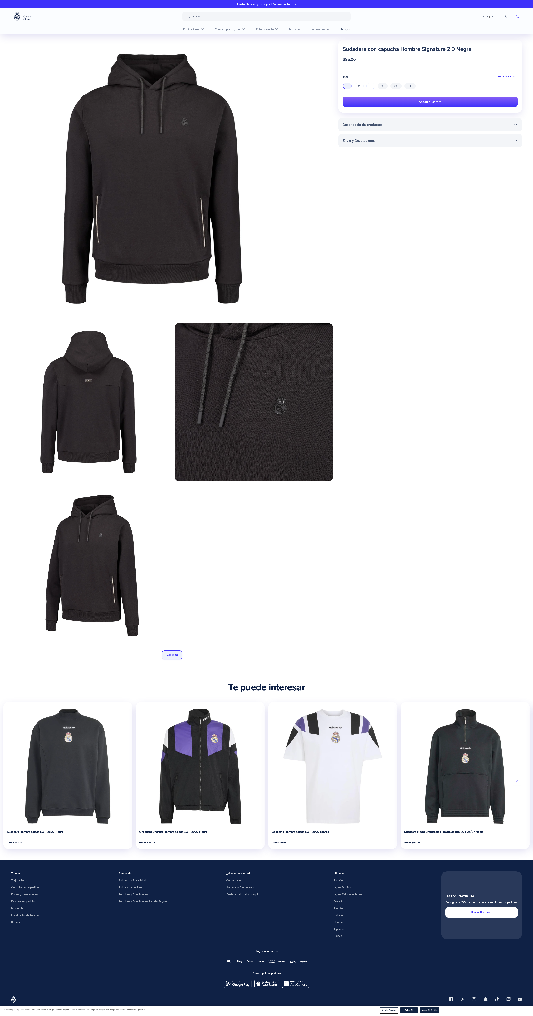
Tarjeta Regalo (20, 880)
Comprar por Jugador (228, 29)
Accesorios (318, 29)
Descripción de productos (363, 125)
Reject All (409, 1010)
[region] (266, 1011)
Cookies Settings (388, 1010)
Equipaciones (191, 29)
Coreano (339, 922)
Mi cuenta (17, 908)
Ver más (172, 655)
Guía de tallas (506, 76)
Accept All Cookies (430, 1010)
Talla (345, 76)
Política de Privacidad (132, 880)
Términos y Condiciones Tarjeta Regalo (143, 901)
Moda (292, 29)
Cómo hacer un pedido (25, 887)
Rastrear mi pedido (23, 901)
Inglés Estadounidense (348, 894)
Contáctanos (234, 880)
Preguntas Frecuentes (240, 887)
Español (338, 880)
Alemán (338, 908)
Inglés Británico (343, 887)
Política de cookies (130, 887)
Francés (339, 901)
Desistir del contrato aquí (242, 894)
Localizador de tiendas (25, 915)
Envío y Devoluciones (359, 141)
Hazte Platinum (481, 912)
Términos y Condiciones (133, 894)
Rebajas (345, 29)
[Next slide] (517, 780)
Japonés (339, 929)
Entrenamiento (265, 29)
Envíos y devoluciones (24, 894)
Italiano (338, 915)
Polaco (338, 936)
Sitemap (16, 922)
